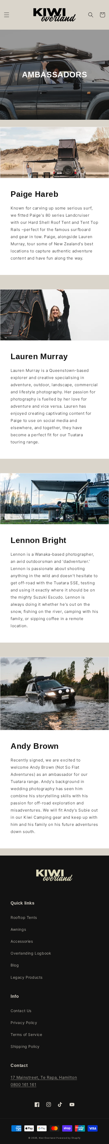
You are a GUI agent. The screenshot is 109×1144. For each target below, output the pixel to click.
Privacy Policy (24, 1022)
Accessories (22, 941)
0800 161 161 (23, 1084)
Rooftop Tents (24, 917)
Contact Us (21, 1010)
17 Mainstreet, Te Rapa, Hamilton (44, 1077)
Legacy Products (27, 977)
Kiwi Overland (47, 1138)
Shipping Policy (25, 1046)
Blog (15, 965)
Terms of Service (26, 1034)
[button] (6, 15)
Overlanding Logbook (31, 953)
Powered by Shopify (68, 1138)
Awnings (18, 929)
